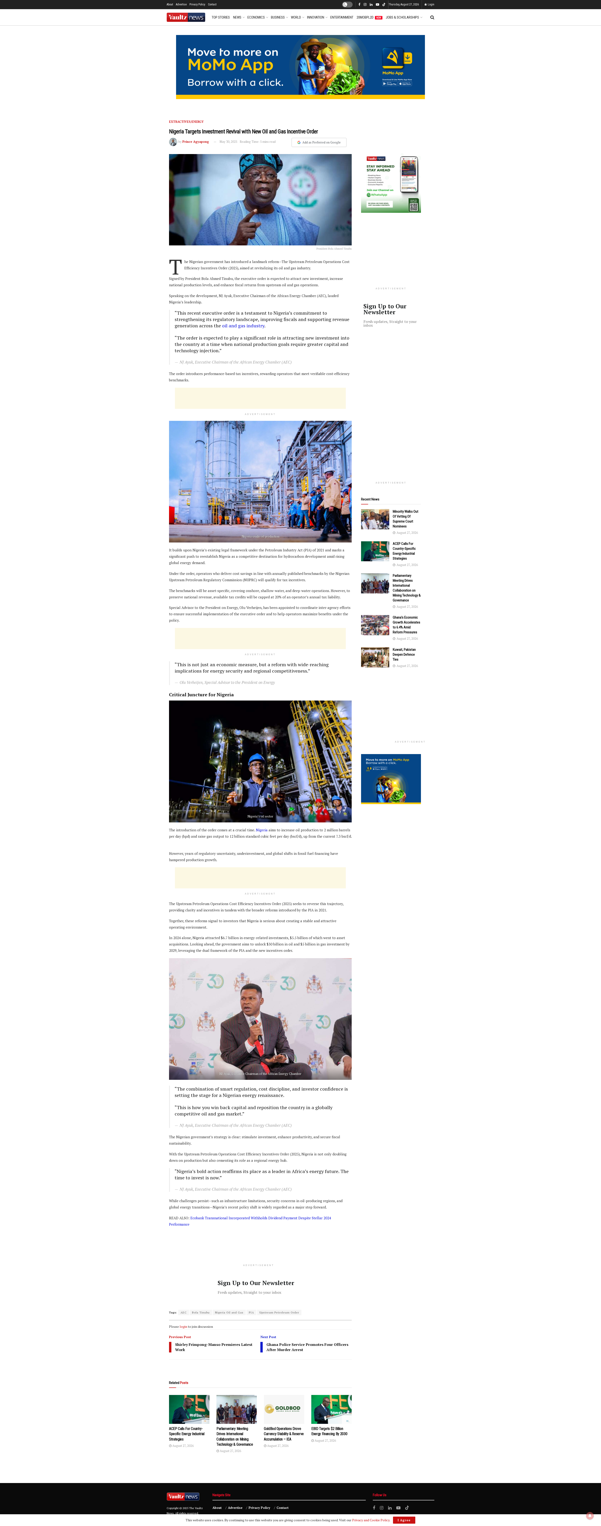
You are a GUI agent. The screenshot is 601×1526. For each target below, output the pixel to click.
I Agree (404, 1520)
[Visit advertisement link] (300, 67)
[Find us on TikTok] (383, 4)
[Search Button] (432, 17)
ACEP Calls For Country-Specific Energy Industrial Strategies (186, 1433)
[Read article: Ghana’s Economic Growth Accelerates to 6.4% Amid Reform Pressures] (375, 625)
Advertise (181, 4)
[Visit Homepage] (186, 17)
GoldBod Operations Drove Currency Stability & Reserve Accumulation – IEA (284, 1433)
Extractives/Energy (186, 122)
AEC (184, 1312)
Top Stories (221, 17)
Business (278, 17)
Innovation (315, 17)
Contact (212, 4)
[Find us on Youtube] (377, 4)
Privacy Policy (197, 4)
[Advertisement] (260, 398)
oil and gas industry (243, 325)
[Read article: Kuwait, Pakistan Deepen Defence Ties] (375, 657)
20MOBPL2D (369, 17)
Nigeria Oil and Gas (229, 1312)
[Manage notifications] (590, 1515)
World (296, 17)
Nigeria (262, 830)
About (170, 4)
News (237, 17)
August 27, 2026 (183, 1446)
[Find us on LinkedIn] (371, 4)
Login (430, 4)
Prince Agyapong (195, 141)
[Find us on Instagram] (365, 4)
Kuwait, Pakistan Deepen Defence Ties (404, 654)
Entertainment (341, 17)
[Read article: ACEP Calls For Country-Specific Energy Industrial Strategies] (189, 1409)
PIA (251, 1312)
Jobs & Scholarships (402, 17)
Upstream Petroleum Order (279, 1312)
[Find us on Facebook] (359, 4)
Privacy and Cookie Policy (370, 1520)
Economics (256, 17)
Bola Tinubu (201, 1312)
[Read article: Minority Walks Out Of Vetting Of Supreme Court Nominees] (375, 519)
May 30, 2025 (228, 141)
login (183, 1326)
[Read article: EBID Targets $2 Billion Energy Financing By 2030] (331, 1409)
